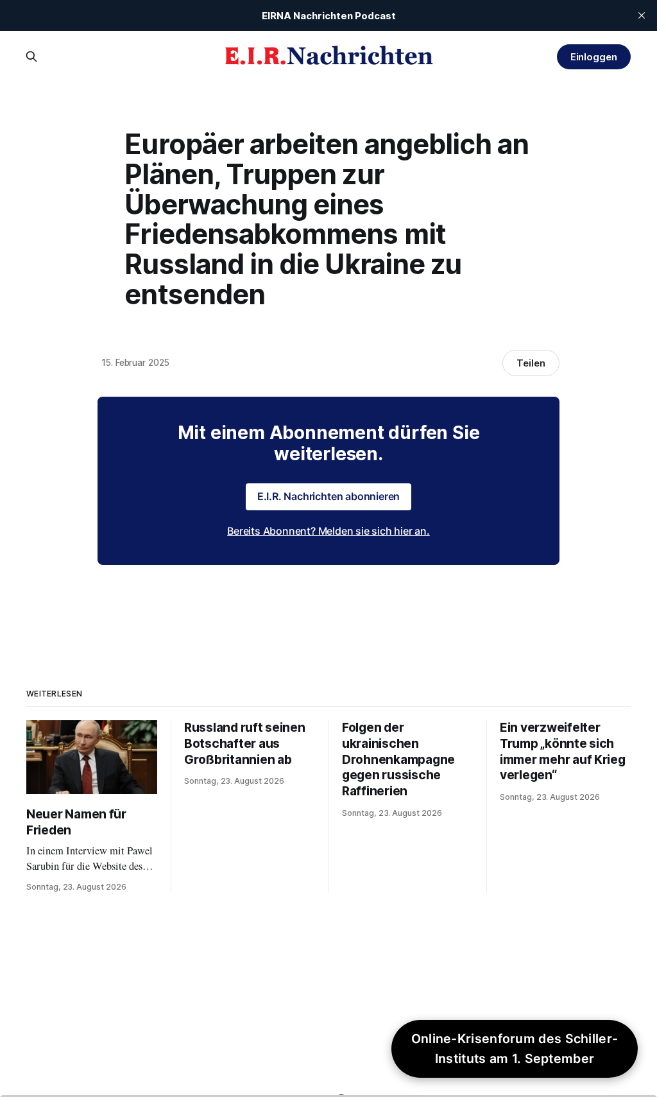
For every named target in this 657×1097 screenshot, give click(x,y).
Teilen (530, 363)
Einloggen (593, 57)
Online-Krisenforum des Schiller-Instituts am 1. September (515, 1048)
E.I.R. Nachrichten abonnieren (328, 496)
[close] (641, 15)
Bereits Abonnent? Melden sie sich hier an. (328, 530)
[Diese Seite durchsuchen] (31, 56)
